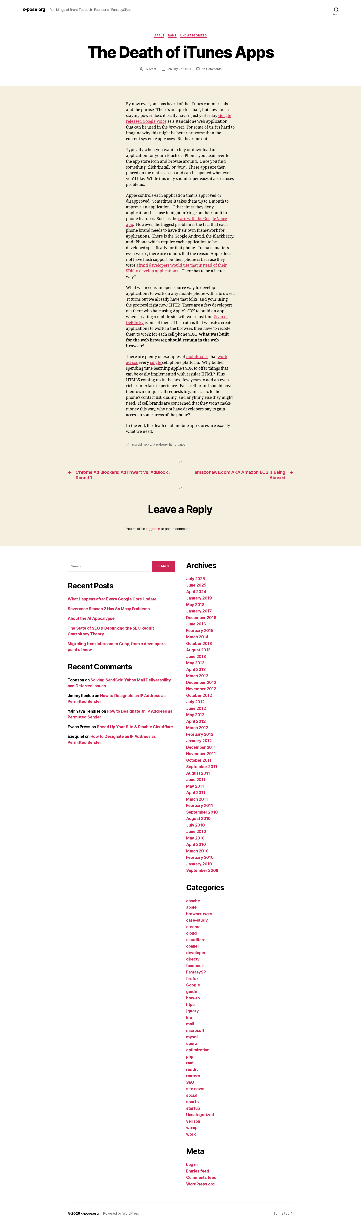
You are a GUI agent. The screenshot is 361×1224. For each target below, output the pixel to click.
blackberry (160, 444)
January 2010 (199, 864)
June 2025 (196, 585)
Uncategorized (193, 35)
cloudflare (195, 939)
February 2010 (200, 857)
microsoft (195, 1030)
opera (191, 1043)
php (189, 1056)
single (156, 362)
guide (191, 991)
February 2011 (199, 805)
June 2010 (196, 831)
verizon (193, 1121)
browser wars (199, 913)
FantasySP (196, 972)
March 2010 (197, 851)
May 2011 (195, 786)
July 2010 (195, 825)
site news (195, 1088)
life (189, 1017)
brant (152, 69)
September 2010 (202, 812)
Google (193, 985)
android (136, 444)
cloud (191, 933)
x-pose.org (34, 9)
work (191, 1134)
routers (193, 1075)
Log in (191, 1164)
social (191, 1095)
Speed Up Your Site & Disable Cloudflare (135, 726)
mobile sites (197, 356)
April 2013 (196, 669)
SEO (190, 1082)
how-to (193, 998)
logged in (153, 529)
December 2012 (201, 682)
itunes (181, 444)
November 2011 (201, 753)
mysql (192, 1037)
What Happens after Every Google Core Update (112, 599)
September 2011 (201, 766)
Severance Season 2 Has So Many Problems (109, 608)
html (172, 444)
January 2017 (199, 611)
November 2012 (201, 689)
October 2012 (199, 695)
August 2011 (198, 773)
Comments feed (201, 1177)
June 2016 (196, 624)
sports (192, 1101)
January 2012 (199, 740)
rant (172, 35)
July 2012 (195, 701)
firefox (192, 978)
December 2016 (201, 617)
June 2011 (196, 779)
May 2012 (195, 714)
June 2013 (196, 656)
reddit (192, 1069)
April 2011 (195, 792)
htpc (190, 1004)
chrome (193, 926)
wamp (192, 1127)
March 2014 (197, 637)
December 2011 (201, 747)
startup (193, 1108)
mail (190, 1024)
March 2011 (197, 799)
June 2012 (196, 708)
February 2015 (199, 630)
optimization (197, 1050)
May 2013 (195, 663)
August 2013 (198, 650)
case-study (197, 920)
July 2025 (195, 578)
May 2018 (195, 604)
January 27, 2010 (179, 69)
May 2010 (195, 838)
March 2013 (197, 676)
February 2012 (199, 734)
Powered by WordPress (121, 1213)
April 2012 (196, 721)
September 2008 (202, 870)
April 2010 (196, 844)
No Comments (211, 69)
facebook (195, 965)
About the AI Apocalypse (91, 618)
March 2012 (197, 727)
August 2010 (198, 818)
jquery (192, 1011)
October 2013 (199, 643)
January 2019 (199, 598)
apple (159, 35)
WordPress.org (200, 1184)
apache (193, 901)
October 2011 (199, 760)
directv (192, 959)
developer (196, 952)
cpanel (192, 946)
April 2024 (196, 591)
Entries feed (197, 1171)
